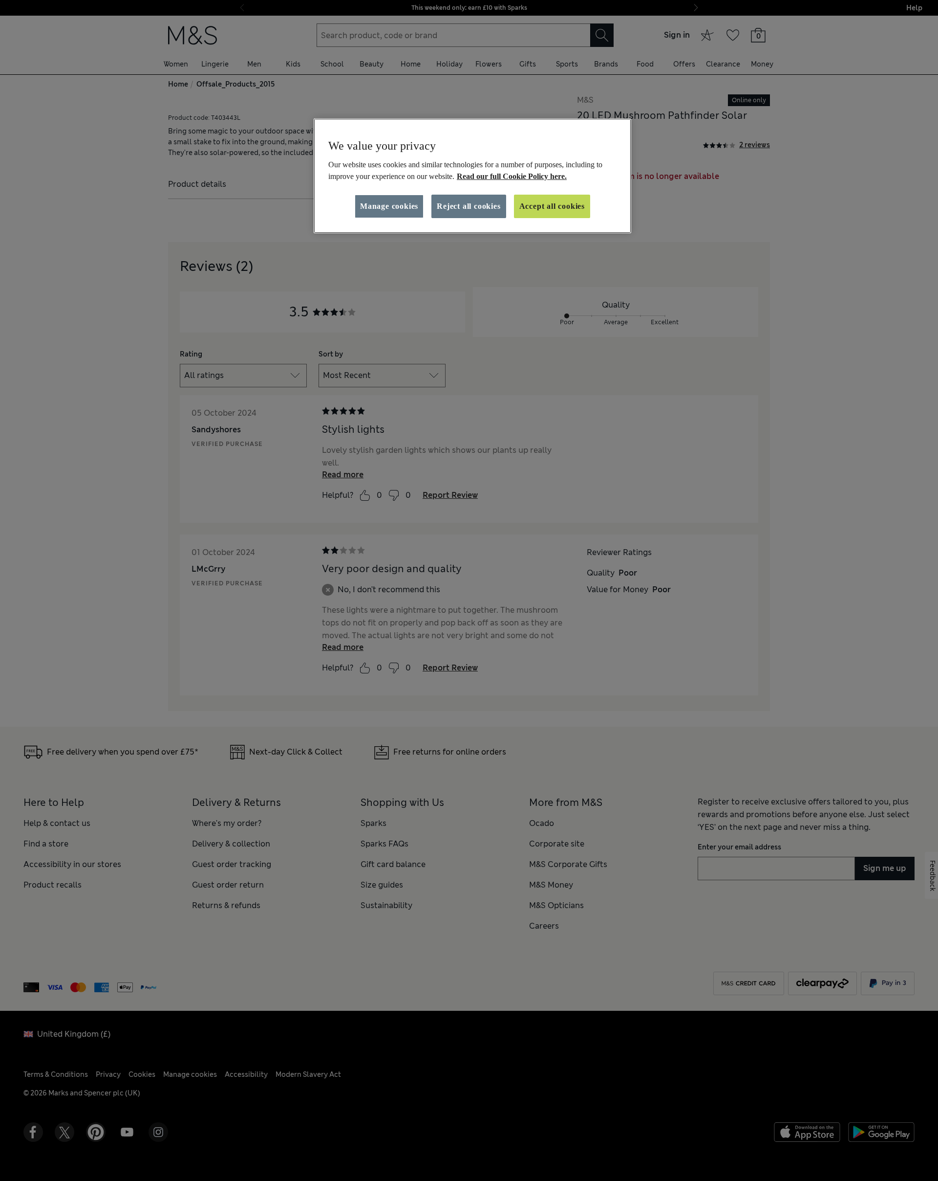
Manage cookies (389, 206)
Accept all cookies (552, 206)
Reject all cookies (468, 206)
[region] (472, 176)
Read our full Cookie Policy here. (512, 176)
